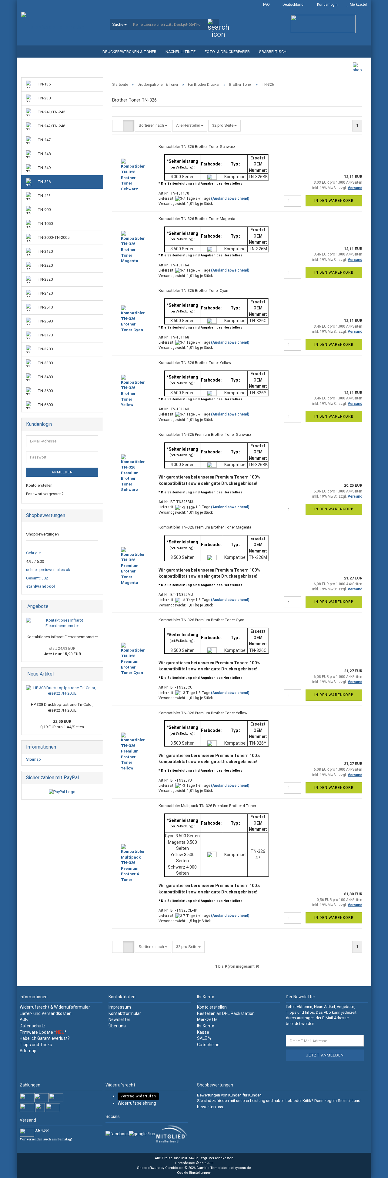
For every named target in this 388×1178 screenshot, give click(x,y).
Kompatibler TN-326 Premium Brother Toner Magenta (205, 527)
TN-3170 (45, 335)
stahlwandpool (40, 586)
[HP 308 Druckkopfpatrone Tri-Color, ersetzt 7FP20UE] (62, 690)
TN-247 (44, 140)
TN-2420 (45, 293)
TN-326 (44, 181)
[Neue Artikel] (96, 674)
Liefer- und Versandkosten (46, 1013)
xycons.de (243, 1168)
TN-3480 (45, 377)
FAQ (266, 4)
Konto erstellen (39, 485)
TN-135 (44, 84)
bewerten (206, 1106)
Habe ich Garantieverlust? (45, 1038)
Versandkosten (221, 1158)
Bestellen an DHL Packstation (226, 1013)
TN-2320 (45, 279)
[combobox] (153, 126)
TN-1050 (45, 223)
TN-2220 (45, 265)
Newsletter (119, 1019)
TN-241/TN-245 (51, 112)
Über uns (117, 1025)
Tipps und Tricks (36, 1044)
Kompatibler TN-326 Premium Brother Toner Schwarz (205, 434)
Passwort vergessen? (45, 494)
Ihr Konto (205, 1025)
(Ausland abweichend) (230, 198)
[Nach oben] (371, 1168)
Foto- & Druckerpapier (227, 51)
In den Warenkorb (334, 201)
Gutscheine (208, 1044)
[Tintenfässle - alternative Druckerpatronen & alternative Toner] (61, 27)
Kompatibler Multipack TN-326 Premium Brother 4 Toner (207, 805)
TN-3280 (45, 349)
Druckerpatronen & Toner (129, 51)
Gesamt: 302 (37, 578)
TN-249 (44, 167)
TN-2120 (45, 251)
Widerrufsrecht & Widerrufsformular (55, 1007)
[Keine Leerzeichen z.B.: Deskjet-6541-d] (213, 24)
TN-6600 (45, 404)
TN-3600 (45, 391)
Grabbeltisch (272, 51)
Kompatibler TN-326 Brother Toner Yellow (195, 362)
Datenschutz (32, 1025)
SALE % (204, 1038)
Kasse (203, 1032)
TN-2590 (45, 321)
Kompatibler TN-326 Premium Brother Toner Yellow (203, 713)
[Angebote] (96, 606)
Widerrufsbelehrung (137, 1103)
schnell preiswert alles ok (48, 569)
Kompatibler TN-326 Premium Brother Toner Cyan (201, 620)
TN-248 (44, 154)
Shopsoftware (148, 1168)
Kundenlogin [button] (326, 4)
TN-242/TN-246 (51, 126)
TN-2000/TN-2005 (53, 237)
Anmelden (62, 472)
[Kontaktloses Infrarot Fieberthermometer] (62, 623)
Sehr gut (33, 553)
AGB (24, 1019)
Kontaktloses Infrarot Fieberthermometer (62, 637)
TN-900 (44, 209)
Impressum (120, 1007)
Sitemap (33, 759)
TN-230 (44, 98)
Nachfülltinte (181, 51)
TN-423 (44, 195)
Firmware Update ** (43, 1032)
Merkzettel (357, 4)
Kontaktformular (125, 1013)
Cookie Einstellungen (194, 1173)
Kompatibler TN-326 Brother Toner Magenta (197, 218)
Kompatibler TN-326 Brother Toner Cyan (193, 290)
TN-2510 (45, 307)
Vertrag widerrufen (138, 1096)
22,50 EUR (62, 721)
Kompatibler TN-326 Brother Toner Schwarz (197, 146)
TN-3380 (45, 363)
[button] (291, 4)
